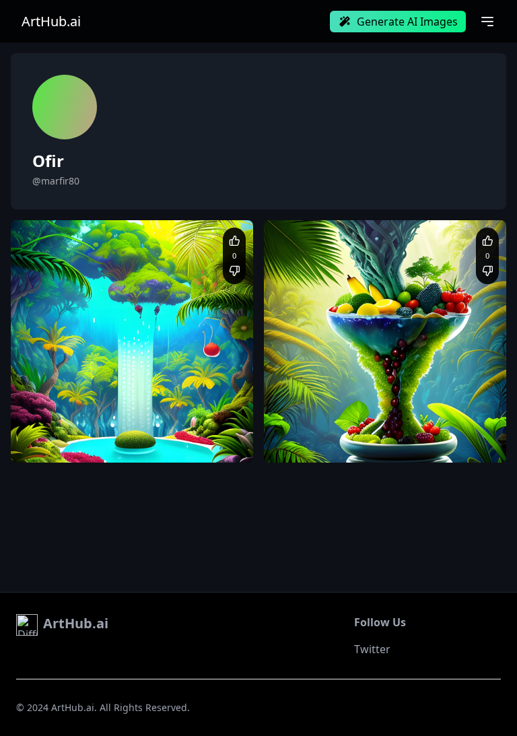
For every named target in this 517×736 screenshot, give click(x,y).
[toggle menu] (487, 21)
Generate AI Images (407, 21)
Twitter (372, 649)
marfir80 (62, 406)
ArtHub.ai (51, 21)
